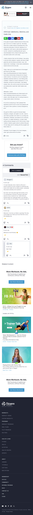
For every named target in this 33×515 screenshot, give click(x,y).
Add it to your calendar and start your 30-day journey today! (16, 2)
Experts (4, 453)
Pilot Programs (6, 429)
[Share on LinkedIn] (21, 38)
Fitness (4, 441)
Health (4, 444)
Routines (4, 432)
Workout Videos (6, 415)
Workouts (5, 412)
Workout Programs (7, 424)
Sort (18, 174)
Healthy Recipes (6, 450)
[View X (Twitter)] (13, 506)
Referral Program (7, 485)
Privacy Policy (9, 511)
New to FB (13, 28)
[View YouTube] (3, 506)
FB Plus (4, 479)
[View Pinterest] (5, 506)
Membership (5, 476)
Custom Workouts (7, 418)
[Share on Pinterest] (18, 38)
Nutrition (5, 447)
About (4, 459)
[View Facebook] (8, 506)
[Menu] (29, 7)
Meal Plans (5, 427)
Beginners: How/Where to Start (22, 28)
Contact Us (5, 491)
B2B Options (5, 470)
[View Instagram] (11, 506)
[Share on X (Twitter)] (15, 38)
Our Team (4, 467)
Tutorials (5, 464)
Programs (5, 421)
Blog (3, 488)
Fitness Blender (6, 7)
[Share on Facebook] (12, 38)
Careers (4, 462)
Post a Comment (16, 170)
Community (5, 482)
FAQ (3, 493)
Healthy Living (6, 439)
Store (3, 496)
